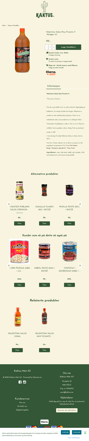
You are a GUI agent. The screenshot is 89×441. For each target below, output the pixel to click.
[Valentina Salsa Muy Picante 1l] (22, 51)
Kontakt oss (22, 406)
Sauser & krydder (13, 25)
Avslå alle (65, 432)
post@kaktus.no (66, 392)
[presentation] (9, 204)
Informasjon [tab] (53, 86)
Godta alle (76, 432)
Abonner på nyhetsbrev (67, 410)
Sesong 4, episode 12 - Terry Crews (63, 148)
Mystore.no (37, 377)
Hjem (4, 25)
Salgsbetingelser (22, 410)
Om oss (22, 402)
